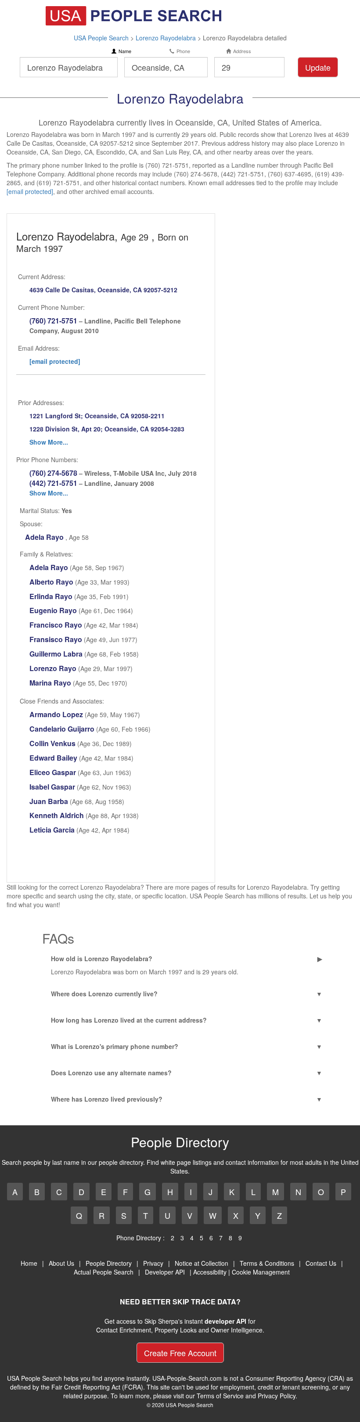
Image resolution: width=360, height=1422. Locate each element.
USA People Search (101, 37)
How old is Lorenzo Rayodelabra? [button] (101, 958)
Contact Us (321, 1263)
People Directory (109, 1263)
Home (29, 1263)
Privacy (153, 1263)
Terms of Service (220, 1395)
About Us (61, 1263)
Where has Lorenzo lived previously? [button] (106, 1099)
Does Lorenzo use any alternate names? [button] (111, 1072)
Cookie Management (261, 1272)
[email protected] (30, 191)
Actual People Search (103, 1272)
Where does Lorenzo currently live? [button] (104, 993)
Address (242, 51)
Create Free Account (180, 1352)
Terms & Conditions (267, 1263)
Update (318, 67)
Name (125, 51)
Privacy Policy (276, 1395)
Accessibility (210, 1272)
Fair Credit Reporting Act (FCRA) (97, 1386)
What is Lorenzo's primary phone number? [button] (114, 1046)
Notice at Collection (201, 1263)
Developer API (165, 1272)
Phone (183, 51)
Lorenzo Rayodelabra (166, 37)
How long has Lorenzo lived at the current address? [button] (129, 1020)
